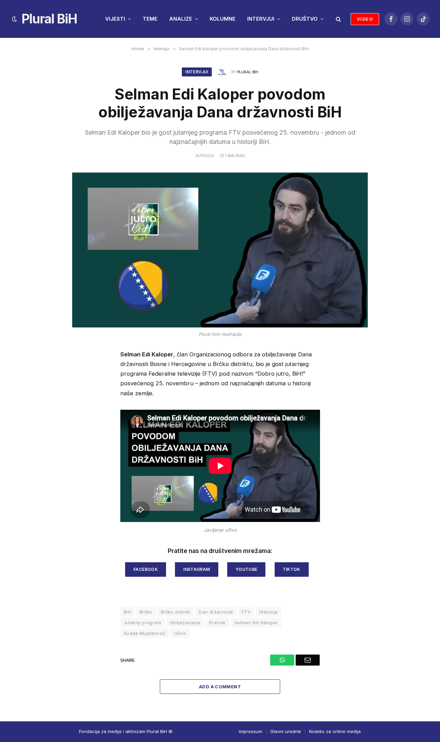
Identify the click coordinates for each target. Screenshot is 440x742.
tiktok (291, 569)
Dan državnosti (216, 612)
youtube (246, 569)
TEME (150, 18)
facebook (145, 569)
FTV (246, 612)
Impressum (250, 731)
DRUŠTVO (305, 18)
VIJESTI (115, 18)
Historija (268, 612)
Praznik (217, 622)
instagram (196, 569)
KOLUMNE (222, 18)
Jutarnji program (142, 622)
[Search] (337, 19)
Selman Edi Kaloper (256, 622)
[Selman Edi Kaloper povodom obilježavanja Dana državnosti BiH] (220, 250)
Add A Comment (220, 686)
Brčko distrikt (175, 612)
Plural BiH (247, 72)
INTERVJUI (260, 18)
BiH (127, 612)
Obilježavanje (185, 622)
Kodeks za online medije (335, 731)
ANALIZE (180, 18)
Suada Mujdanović (144, 633)
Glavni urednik (285, 731)
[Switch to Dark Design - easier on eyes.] (14, 19)
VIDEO (365, 19)
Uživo (180, 633)
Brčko (146, 612)
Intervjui (196, 71)
